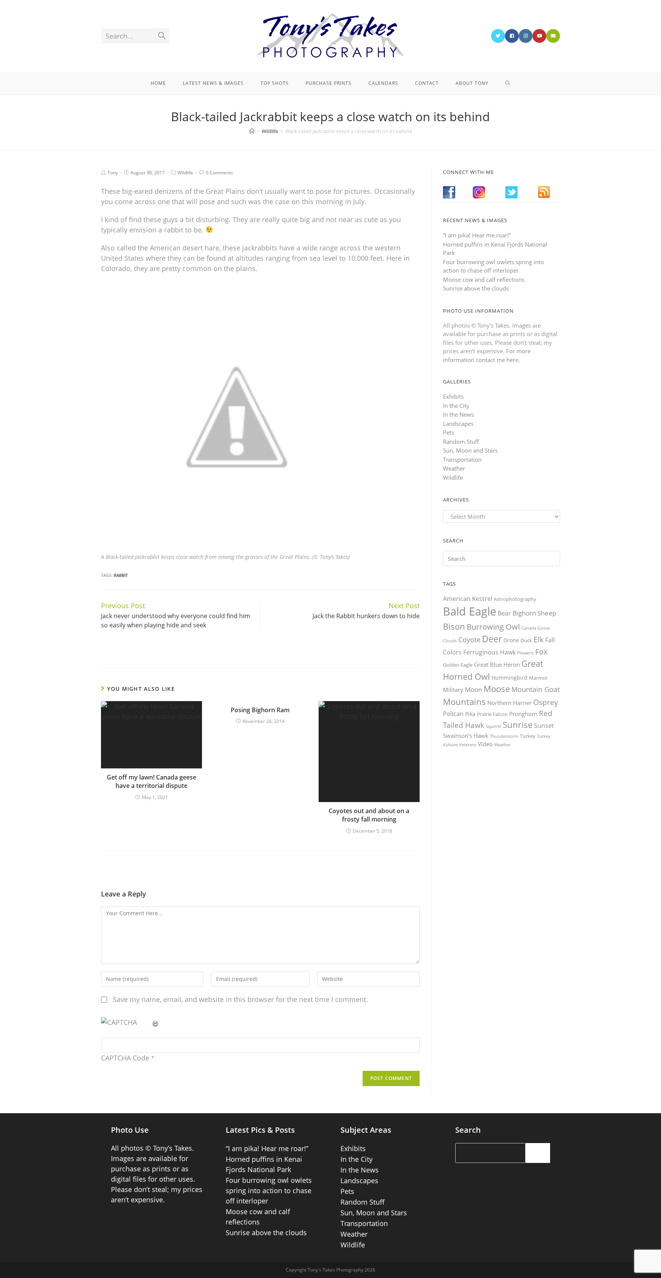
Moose (497, 688)
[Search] (538, 1153)
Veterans (467, 744)
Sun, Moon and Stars (470, 450)
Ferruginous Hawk (489, 652)
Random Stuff (461, 441)
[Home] (251, 131)
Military (453, 689)
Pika (470, 714)
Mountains (464, 701)
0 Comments (219, 172)
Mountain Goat (535, 689)
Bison (454, 626)
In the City (456, 405)
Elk (539, 640)
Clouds (450, 640)
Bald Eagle (469, 611)
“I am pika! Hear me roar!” (477, 235)
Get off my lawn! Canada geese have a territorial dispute (151, 781)
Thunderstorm (504, 736)
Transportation (462, 459)
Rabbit (121, 575)
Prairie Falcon (492, 714)
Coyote (469, 639)
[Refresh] (155, 1022)
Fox (541, 651)
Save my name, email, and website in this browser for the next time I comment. (240, 999)
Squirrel (493, 726)
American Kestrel (467, 598)
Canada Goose (535, 628)
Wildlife (185, 172)
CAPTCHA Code (125, 1057)
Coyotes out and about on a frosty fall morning (369, 815)
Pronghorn (523, 714)
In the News (458, 414)
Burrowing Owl (493, 627)
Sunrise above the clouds (476, 288)
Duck (526, 640)
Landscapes (458, 423)
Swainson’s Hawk (465, 735)
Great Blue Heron (497, 664)
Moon (473, 689)
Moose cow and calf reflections (483, 279)
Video (485, 744)
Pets (448, 432)
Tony (112, 172)
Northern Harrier (509, 702)
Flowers (525, 653)
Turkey (528, 735)
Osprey (545, 702)
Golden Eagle (457, 664)
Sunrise (517, 724)
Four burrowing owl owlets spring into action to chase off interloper (269, 1190)
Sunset (544, 725)
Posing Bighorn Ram (260, 710)
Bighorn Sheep (534, 613)
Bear (504, 613)
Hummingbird (509, 677)
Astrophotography (515, 599)
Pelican (453, 714)
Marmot (538, 677)
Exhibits (453, 396)
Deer (492, 639)
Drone (511, 640)
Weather (454, 468)
